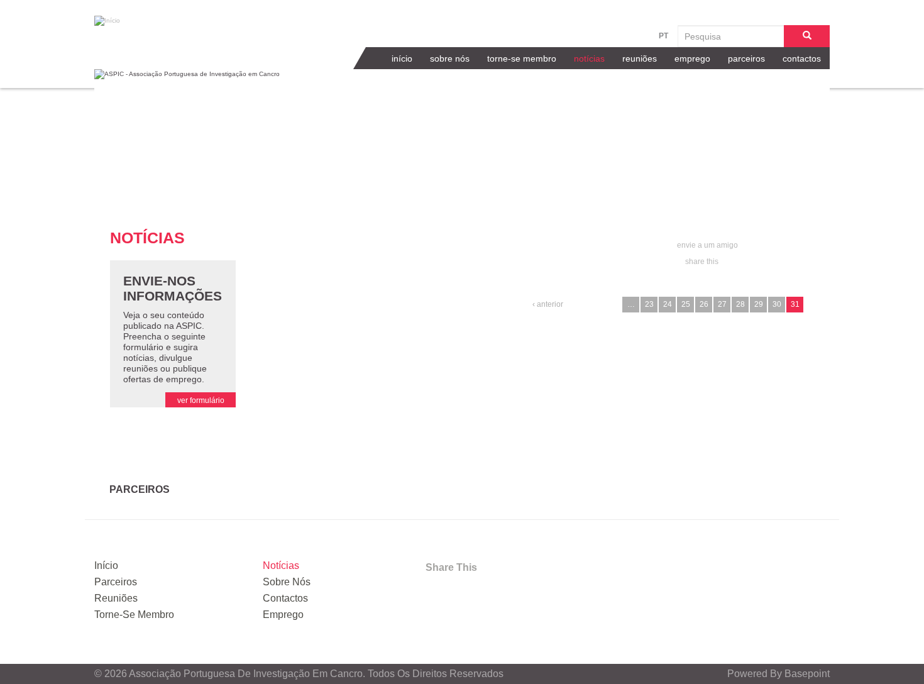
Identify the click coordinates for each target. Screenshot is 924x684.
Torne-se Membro (521, 58)
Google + (501, 593)
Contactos (802, 58)
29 (758, 304)
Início (402, 58)
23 (649, 304)
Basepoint (807, 673)
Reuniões (639, 58)
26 (704, 304)
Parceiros (746, 58)
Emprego (692, 58)
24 (667, 304)
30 (777, 304)
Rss (534, 593)
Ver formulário (200, 400)
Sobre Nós (450, 58)
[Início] (172, 21)
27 (722, 304)
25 (685, 304)
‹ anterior (547, 304)
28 (740, 304)
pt (663, 35)
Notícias (589, 58)
